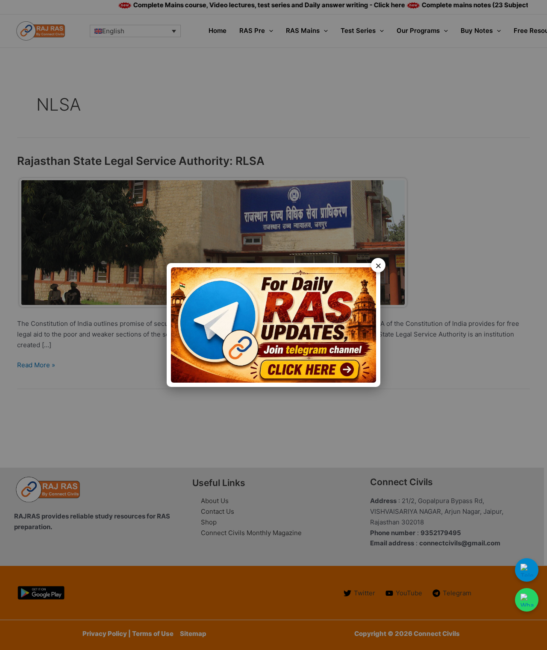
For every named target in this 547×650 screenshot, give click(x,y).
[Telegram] (526, 570)
